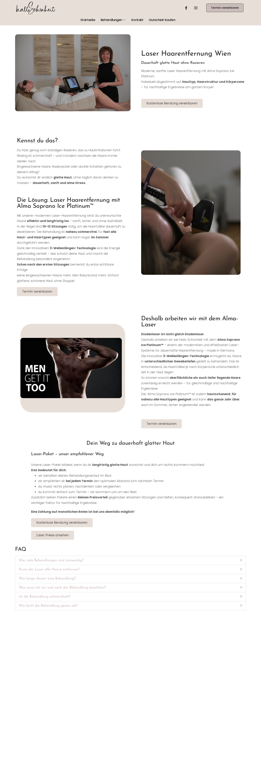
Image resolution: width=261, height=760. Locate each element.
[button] (130, 560)
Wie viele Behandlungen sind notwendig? (51, 560)
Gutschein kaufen (162, 20)
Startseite (87, 20)
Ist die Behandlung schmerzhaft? (45, 596)
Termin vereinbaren (225, 8)
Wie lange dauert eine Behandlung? (47, 578)
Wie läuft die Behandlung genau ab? (48, 606)
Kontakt (137, 20)
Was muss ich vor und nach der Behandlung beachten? (62, 587)
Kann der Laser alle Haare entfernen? (49, 569)
